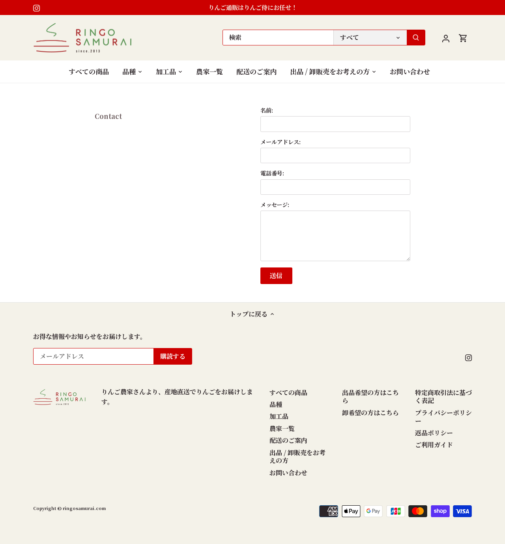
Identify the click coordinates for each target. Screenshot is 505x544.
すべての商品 (288, 392)
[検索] (416, 37)
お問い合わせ (288, 472)
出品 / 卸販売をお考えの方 (297, 456)
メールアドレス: (280, 141)
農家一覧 (282, 428)
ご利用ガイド (434, 444)
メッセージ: (274, 204)
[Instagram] (36, 7)
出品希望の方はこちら (370, 396)
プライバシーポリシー (443, 416)
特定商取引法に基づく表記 (443, 396)
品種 (275, 404)
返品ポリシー (434, 432)
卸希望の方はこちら (370, 412)
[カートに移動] (463, 38)
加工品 (278, 416)
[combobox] (278, 37)
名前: (266, 110)
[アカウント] (445, 38)
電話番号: (272, 172)
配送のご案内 (288, 440)
